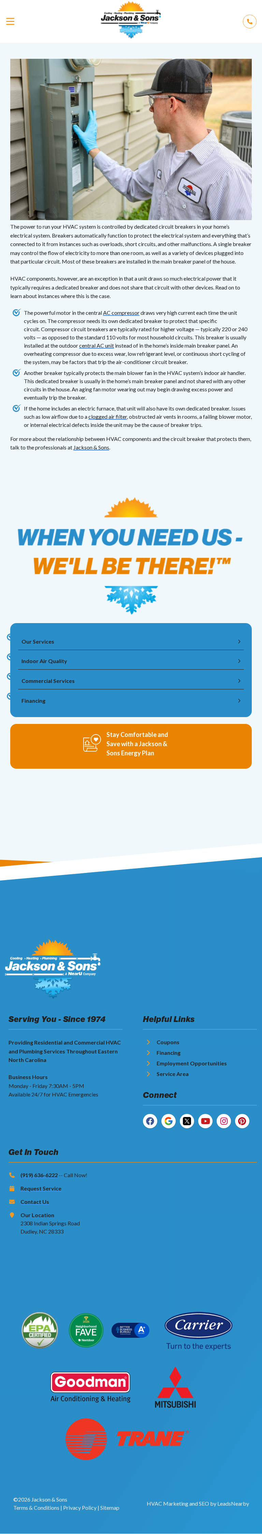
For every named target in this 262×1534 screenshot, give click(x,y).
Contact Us (34, 1201)
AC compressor (121, 312)
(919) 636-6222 (39, 1175)
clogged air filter (107, 416)
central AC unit (96, 345)
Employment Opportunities (192, 1063)
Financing (168, 1052)
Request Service (40, 1188)
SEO (204, 1503)
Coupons (168, 1042)
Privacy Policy (80, 1507)
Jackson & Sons (91, 447)
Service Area (173, 1074)
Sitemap (109, 1507)
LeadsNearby (233, 1503)
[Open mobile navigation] (10, 21)
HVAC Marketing (167, 1503)
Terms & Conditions (36, 1507)
